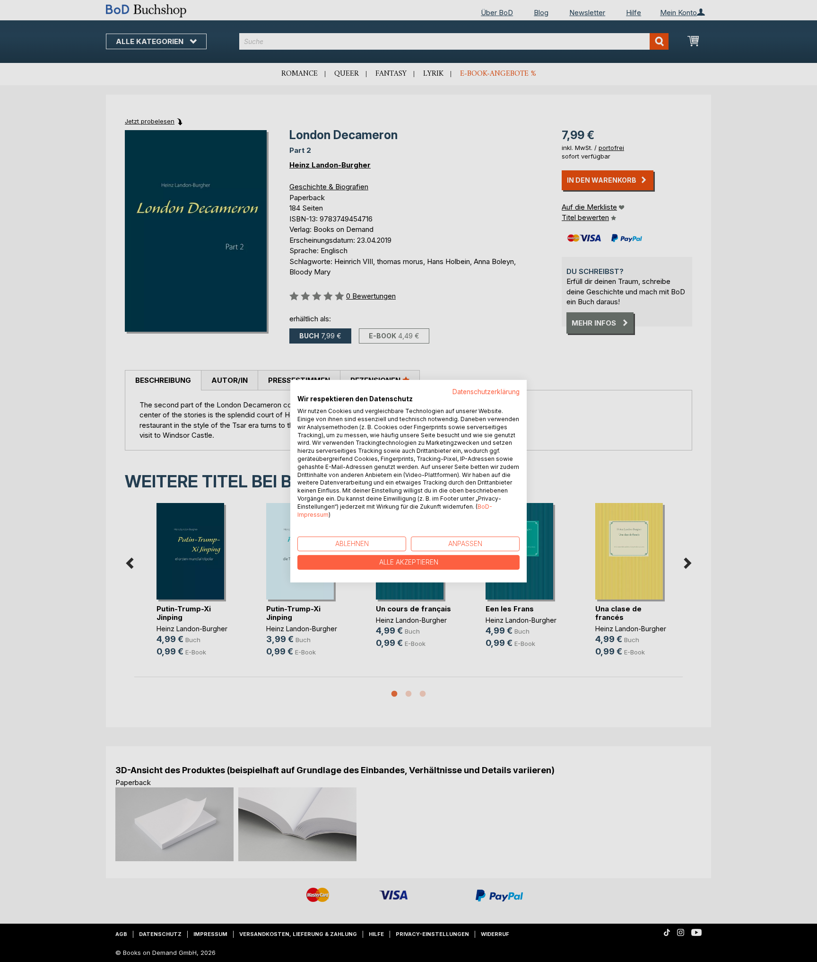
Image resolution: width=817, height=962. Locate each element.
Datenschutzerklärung (486, 391)
